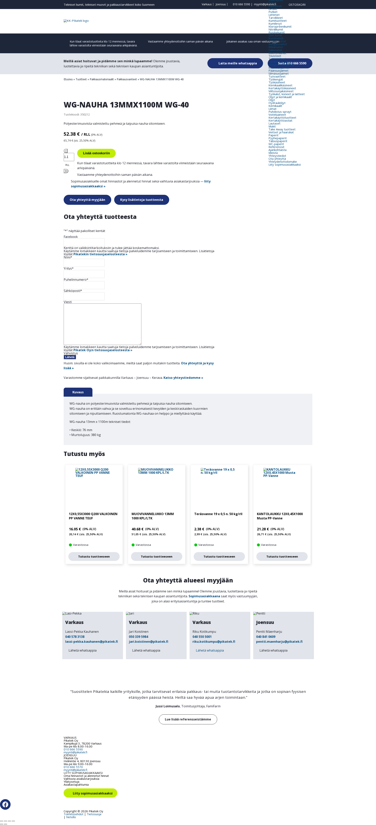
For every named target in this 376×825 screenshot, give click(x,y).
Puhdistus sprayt (279, 112)
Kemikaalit (275, 106)
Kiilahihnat (275, 6)
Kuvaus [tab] (78, 392)
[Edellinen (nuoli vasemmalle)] (1, 824)
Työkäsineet (276, 82)
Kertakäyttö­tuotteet (282, 117)
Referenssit (276, 147)
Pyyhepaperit (277, 138)
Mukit (272, 126)
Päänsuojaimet (278, 70)
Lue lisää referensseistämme (188, 719)
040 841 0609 (265, 637)
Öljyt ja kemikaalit (280, 97)
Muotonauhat (277, 53)
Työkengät (275, 79)
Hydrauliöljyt (277, 103)
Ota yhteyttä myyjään (87, 200)
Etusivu (68, 79)
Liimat (272, 109)
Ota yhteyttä (277, 159)
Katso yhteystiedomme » (183, 377)
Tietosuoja (94, 814)
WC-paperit (276, 144)
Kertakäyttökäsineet (282, 88)
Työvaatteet (277, 76)
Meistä (273, 153)
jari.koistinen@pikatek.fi (148, 641)
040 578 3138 (74, 637)
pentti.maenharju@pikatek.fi (279, 641)
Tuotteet (81, 79)
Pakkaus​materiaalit (102, 79)
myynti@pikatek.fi (265, 4)
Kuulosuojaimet (278, 68)
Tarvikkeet (275, 18)
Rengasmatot (277, 44)
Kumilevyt (275, 23)
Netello (71, 817)
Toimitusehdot (73, 814)
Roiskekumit (276, 32)
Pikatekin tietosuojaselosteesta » (100, 254)
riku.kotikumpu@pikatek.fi (214, 641)
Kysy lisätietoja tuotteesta (141, 200)
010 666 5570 (73, 767)
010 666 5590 (241, 4)
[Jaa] (9, 821)
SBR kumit (275, 35)
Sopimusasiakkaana (204, 596)
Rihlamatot (275, 47)
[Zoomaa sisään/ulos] (1, 821)
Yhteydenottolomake (282, 161)
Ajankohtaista (277, 150)
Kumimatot (275, 38)
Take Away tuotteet (282, 129)
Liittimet (274, 15)
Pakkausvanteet (127, 79)
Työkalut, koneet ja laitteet (286, 94)
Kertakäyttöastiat (280, 120)
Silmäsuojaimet (278, 73)
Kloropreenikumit (280, 26)
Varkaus (207, 4)
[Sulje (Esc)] (13, 821)
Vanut (272, 3)
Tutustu (94, 556)
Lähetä (69, 357)
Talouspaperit (277, 141)
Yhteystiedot (277, 156)
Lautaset (274, 123)
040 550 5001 (202, 637)
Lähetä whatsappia (83, 650)
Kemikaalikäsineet (280, 85)
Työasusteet (277, 59)
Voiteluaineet (277, 114)
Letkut (272, 9)
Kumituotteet (277, 21)
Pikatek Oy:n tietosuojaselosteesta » (102, 350)
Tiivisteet (274, 56)
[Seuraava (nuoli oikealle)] (5, 824)
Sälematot (275, 50)
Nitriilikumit (275, 29)
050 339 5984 (138, 637)
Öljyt (271, 100)
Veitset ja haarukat (281, 132)
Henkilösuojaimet (280, 62)
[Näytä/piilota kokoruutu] (5, 821)
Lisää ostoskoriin (96, 153)
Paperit (273, 135)
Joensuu (221, 4)
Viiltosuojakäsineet (281, 91)
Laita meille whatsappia (237, 63)
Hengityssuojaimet (281, 65)
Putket (272, 12)
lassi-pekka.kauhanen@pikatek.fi (91, 641)
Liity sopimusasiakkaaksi (284, 164)
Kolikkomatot (277, 41)
